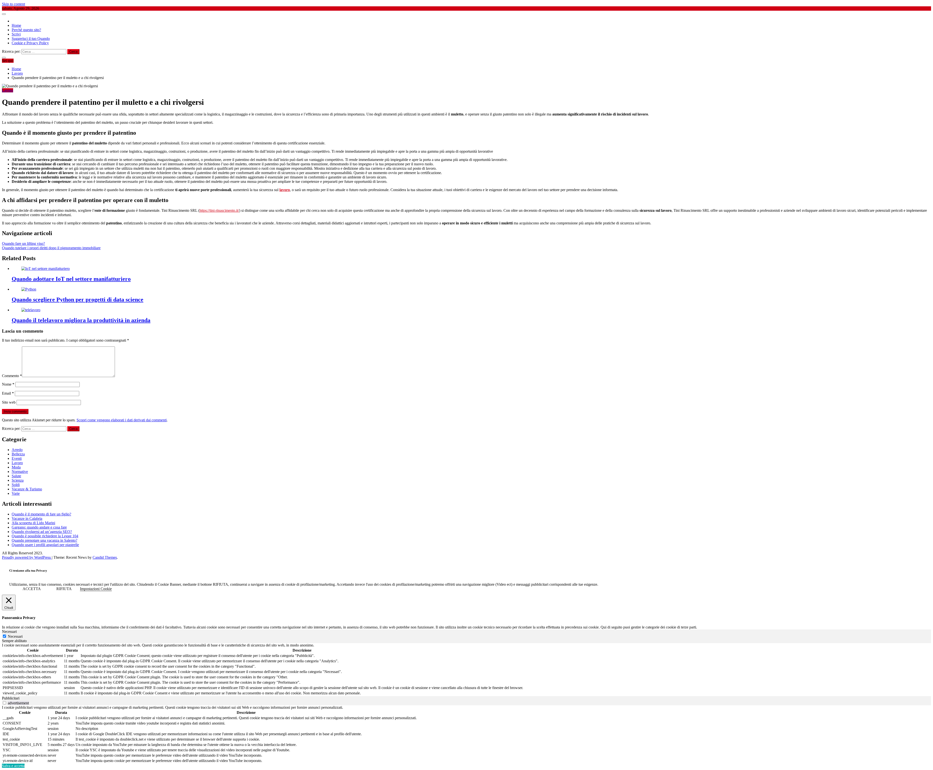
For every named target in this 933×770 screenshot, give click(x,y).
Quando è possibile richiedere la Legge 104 (45, 536)
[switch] (4, 702)
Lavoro (7, 90)
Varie (16, 493)
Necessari (15, 636)
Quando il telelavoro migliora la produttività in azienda (81, 320)
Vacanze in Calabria (27, 518)
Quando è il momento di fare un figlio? (41, 514)
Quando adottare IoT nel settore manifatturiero (71, 279)
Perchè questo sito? (26, 30)
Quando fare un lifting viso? (23, 243)
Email (8, 393)
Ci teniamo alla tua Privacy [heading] (28, 570)
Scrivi (16, 34)
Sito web (9, 402)
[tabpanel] (466, 669)
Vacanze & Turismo (27, 489)
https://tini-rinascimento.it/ (219, 210)
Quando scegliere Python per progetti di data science (77, 299)
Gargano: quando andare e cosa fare (39, 527)
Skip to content (13, 4)
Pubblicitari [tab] (10, 698)
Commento (12, 376)
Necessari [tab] (9, 631)
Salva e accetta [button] (13, 766)
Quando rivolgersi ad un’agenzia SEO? (42, 532)
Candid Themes (105, 557)
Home (16, 25)
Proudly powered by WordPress (27, 557)
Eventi (17, 458)
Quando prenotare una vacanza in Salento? (44, 540)
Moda (16, 467)
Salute (16, 476)
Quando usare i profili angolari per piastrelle (45, 545)
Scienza (18, 480)
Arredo (17, 450)
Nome (8, 384)
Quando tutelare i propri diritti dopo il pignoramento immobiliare (51, 248)
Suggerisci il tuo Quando (31, 38)
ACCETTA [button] (32, 589)
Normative (20, 471)
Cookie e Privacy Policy (30, 43)
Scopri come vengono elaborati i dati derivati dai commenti (122, 420)
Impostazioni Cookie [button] (96, 589)
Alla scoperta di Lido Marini (33, 523)
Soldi (16, 485)
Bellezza (18, 454)
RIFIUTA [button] (64, 589)
